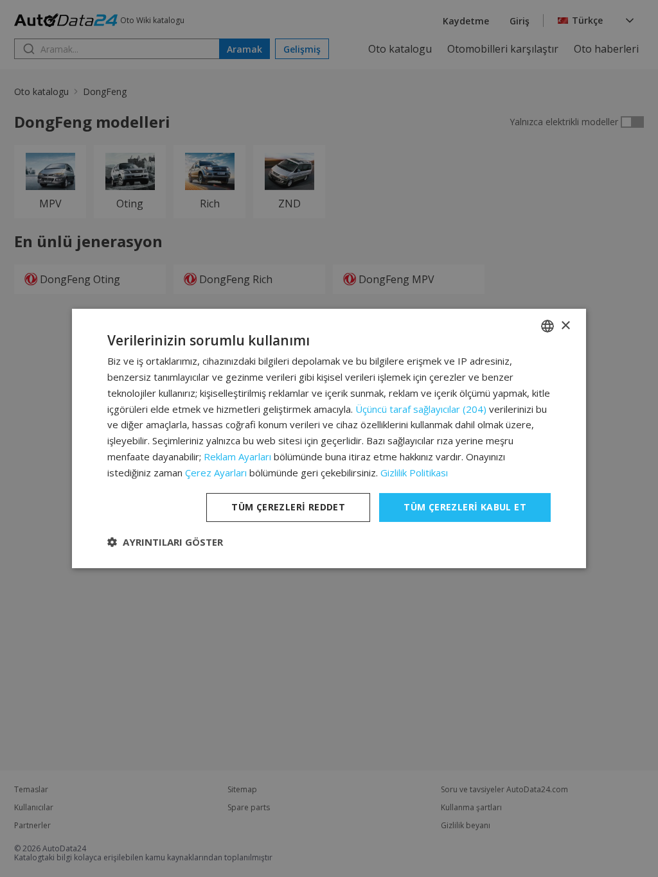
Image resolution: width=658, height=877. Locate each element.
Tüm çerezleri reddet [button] (288, 507)
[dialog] (329, 438)
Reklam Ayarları (237, 456)
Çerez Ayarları (216, 472)
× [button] (565, 325)
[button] (165, 542)
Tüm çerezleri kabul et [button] (465, 507)
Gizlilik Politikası (414, 472)
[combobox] (547, 326)
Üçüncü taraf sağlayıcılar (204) (420, 409)
